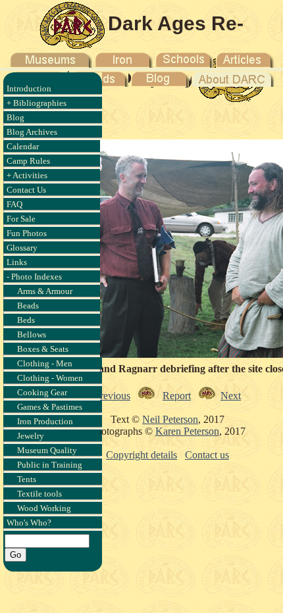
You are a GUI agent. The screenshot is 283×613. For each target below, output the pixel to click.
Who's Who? (29, 522)
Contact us (207, 454)
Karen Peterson (187, 431)
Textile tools (39, 494)
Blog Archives (32, 132)
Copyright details (141, 454)
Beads (28, 305)
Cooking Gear (42, 392)
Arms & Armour (44, 291)
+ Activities (27, 175)
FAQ (14, 204)
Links (17, 262)
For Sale (21, 219)
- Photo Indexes (34, 277)
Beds (26, 320)
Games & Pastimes (49, 407)
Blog (15, 117)
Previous (112, 395)
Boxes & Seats (42, 349)
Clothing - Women (50, 378)
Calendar (23, 146)
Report (177, 395)
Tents (26, 479)
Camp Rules (28, 161)
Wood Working (44, 508)
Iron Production (45, 421)
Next (230, 395)
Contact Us (26, 190)
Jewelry (30, 436)
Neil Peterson (170, 419)
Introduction (29, 88)
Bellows (31, 334)
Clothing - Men (44, 363)
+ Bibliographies (36, 103)
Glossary (22, 248)
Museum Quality (47, 450)
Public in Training (49, 465)
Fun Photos (27, 233)
